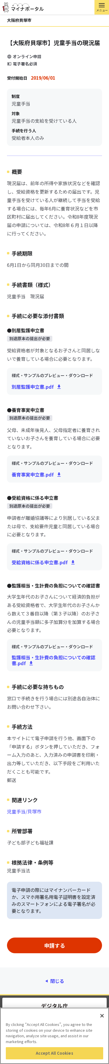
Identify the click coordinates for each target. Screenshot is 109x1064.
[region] (54, 1036)
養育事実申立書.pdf (33, 474)
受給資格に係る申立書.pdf (40, 562)
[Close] (102, 1015)
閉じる (57, 980)
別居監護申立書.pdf (33, 387)
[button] (101, 7)
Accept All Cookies (54, 1053)
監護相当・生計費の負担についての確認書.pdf (53, 660)
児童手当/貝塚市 (24, 811)
